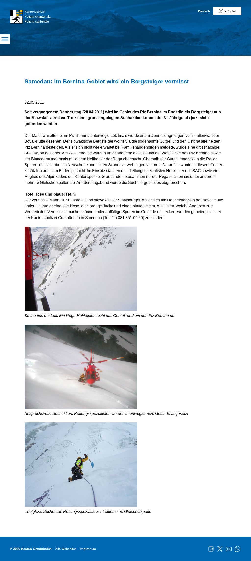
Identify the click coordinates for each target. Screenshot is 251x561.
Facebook (211, 549)
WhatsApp (237, 549)
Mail (228, 549)
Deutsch (204, 11)
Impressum (88, 549)
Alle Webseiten (65, 549)
